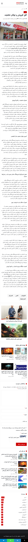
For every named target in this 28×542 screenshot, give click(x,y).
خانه (25, 8)
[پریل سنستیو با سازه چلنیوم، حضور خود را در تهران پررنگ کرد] (7, 366)
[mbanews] (20, 3)
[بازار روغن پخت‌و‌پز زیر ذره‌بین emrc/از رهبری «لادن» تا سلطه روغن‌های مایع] (22, 471)
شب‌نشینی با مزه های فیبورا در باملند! (7, 356)
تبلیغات (23, 295)
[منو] (2, 4)
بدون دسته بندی (22, 519)
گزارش (24, 499)
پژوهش (24, 504)
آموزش (24, 514)
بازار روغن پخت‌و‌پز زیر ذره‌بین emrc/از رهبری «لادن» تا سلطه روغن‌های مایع (9, 470)
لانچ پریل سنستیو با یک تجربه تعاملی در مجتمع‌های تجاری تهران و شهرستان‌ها (21, 357)
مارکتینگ (22, 299)
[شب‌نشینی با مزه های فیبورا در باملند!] (7, 351)
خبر (22, 8)
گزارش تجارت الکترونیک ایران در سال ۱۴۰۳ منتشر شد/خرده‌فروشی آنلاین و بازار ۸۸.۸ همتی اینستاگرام (9, 478)
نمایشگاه (24, 517)
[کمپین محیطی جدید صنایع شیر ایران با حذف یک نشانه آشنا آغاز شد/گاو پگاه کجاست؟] (21, 366)
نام (26, 408)
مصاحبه (24, 502)
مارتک (10, 295)
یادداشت (24, 509)
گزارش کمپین (23, 507)
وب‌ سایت (25, 421)
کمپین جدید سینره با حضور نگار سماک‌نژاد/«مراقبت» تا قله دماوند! (9, 485)
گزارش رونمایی (22, 522)
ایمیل (25, 414)
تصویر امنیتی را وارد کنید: (13, 437)
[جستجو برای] (26, 4)
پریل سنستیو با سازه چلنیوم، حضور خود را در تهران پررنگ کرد (7, 373)
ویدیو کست (23, 524)
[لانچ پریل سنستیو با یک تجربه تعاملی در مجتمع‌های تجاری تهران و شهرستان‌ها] (21, 351)
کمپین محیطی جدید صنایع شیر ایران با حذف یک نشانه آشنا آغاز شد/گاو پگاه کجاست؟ (21, 374)
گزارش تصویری (22, 512)
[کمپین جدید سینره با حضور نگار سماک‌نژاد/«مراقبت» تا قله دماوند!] (22, 486)
